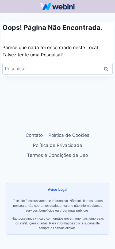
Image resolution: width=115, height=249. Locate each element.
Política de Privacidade (57, 145)
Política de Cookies (68, 135)
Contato (34, 135)
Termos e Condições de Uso (57, 155)
